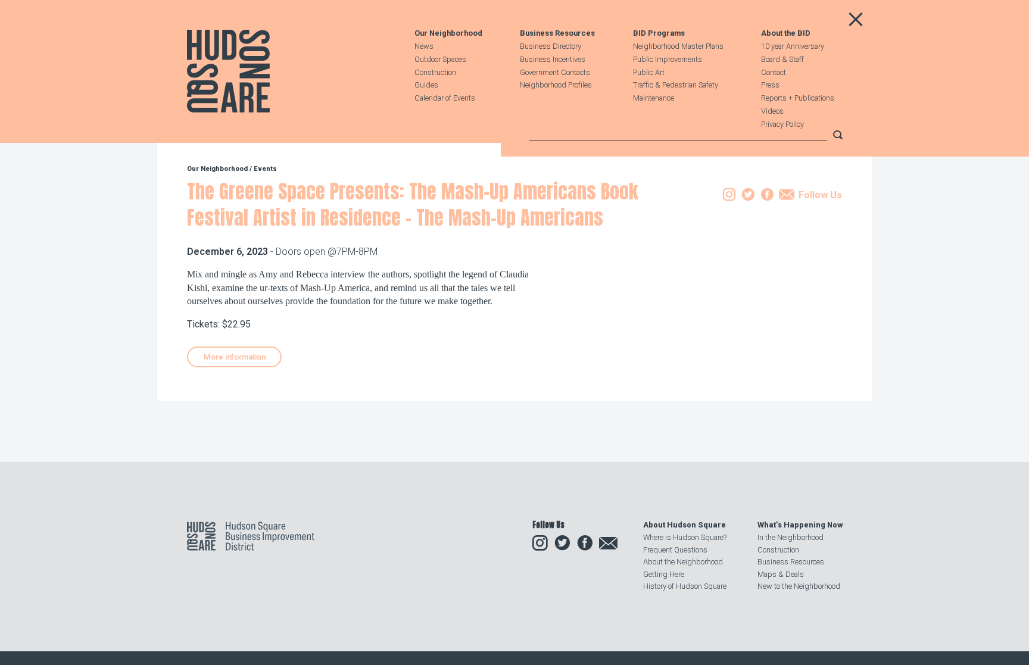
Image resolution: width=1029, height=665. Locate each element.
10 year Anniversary (792, 46)
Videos (772, 111)
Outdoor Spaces (440, 59)
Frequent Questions (675, 549)
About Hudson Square (684, 524)
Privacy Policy (782, 124)
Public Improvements (667, 59)
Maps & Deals (780, 574)
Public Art (649, 72)
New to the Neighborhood (798, 586)
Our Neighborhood (448, 34)
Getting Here (663, 574)
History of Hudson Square (684, 586)
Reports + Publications (797, 97)
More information (235, 356)
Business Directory (550, 46)
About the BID (785, 34)
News (424, 46)
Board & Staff (782, 59)
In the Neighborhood (790, 537)
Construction (435, 72)
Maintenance (653, 97)
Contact (773, 72)
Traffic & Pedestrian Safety (675, 84)
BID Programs (659, 34)
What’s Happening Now (800, 524)
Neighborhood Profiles (556, 84)
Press (770, 84)
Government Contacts (555, 72)
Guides (426, 84)
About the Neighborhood (683, 561)
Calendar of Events (444, 97)
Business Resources (557, 34)
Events (265, 169)
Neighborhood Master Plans (678, 46)
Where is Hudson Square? (684, 537)
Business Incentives (552, 59)
